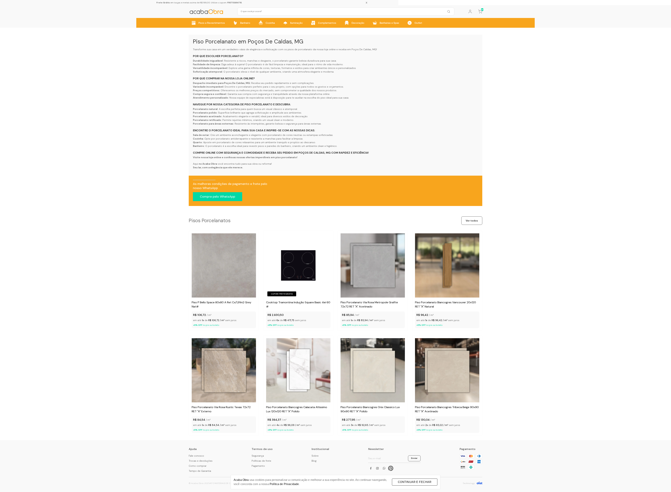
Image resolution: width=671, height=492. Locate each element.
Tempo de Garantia (200, 470)
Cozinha (270, 22)
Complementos (327, 22)
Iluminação (296, 22)
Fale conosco (196, 455)
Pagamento (258, 465)
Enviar (414, 458)
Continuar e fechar (414, 481)
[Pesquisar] (448, 11)
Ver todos (472, 220)
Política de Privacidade (284, 484)
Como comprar (198, 465)
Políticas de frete (261, 460)
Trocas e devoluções (200, 460)
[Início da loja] (206, 11)
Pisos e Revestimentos (212, 22)
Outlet (418, 22)
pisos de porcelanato (300, 49)
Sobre (315, 455)
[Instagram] (377, 468)
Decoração (358, 22)
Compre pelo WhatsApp (217, 196)
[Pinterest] (390, 468)
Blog (314, 460)
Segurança (258, 455)
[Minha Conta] (470, 11)
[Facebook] (370, 468)
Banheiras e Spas (389, 22)
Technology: (469, 483)
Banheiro (245, 22)
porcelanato (282, 60)
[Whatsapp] (384, 468)
